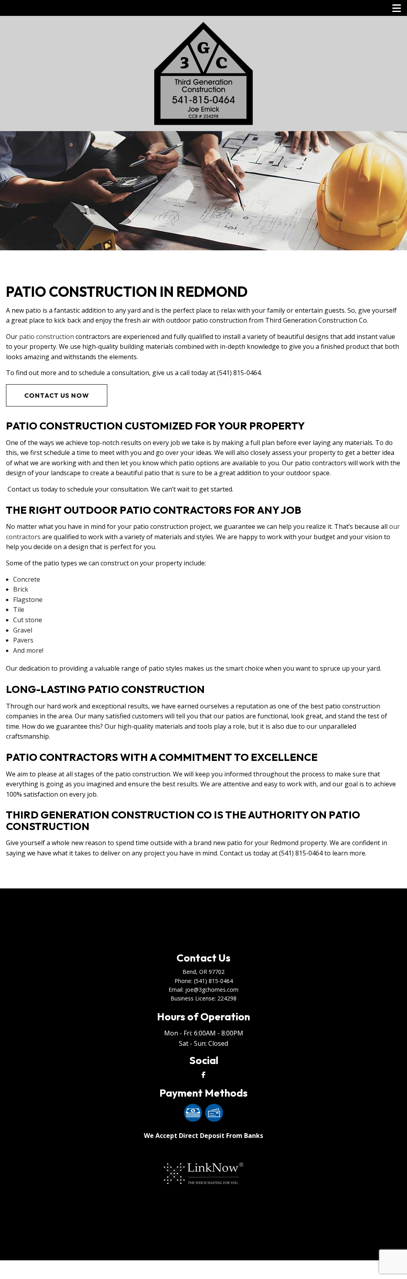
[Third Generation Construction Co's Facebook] (203, 1074)
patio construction (46, 336)
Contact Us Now (56, 395)
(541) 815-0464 (213, 981)
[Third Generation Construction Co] (203, 72)
